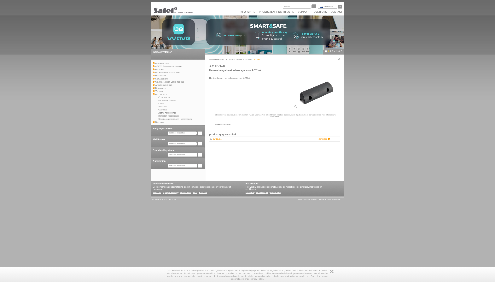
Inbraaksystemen (162, 52)
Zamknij (332, 271)
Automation (159, 161)
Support (304, 11)
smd (195, 192)
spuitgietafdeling (170, 192)
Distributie (286, 11)
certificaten (275, 192)
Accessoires (231, 59)
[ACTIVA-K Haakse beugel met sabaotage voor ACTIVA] (316, 107)
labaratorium (185, 192)
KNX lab (203, 192)
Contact (336, 11)
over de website (334, 199)
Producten (267, 11)
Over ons (320, 11)
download (323, 139)
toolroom (157, 192)
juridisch (301, 199)
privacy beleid (311, 199)
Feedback (322, 199)
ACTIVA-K (217, 139)
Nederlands (329, 7)
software (250, 192)
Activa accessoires (244, 59)
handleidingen (262, 192)
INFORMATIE (247, 11)
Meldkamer (159, 139)
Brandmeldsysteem (164, 150)
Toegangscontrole (162, 128)
